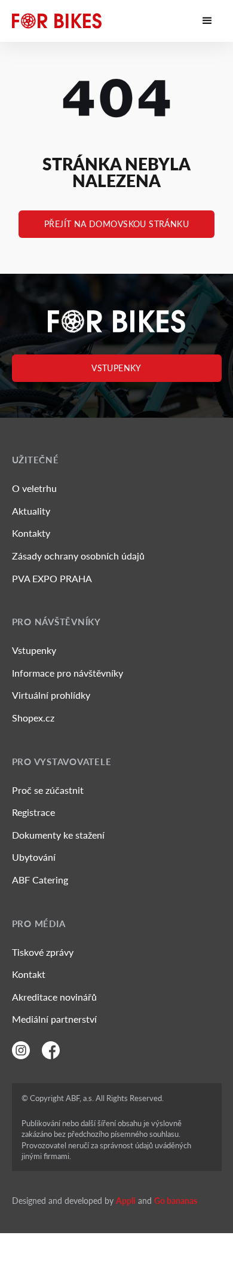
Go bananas (175, 1200)
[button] (207, 21)
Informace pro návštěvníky (67, 672)
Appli (126, 1200)
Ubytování (34, 857)
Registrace (33, 812)
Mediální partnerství (54, 1019)
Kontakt (28, 974)
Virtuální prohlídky (51, 695)
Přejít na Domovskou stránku (116, 224)
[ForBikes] (57, 21)
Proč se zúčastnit (48, 790)
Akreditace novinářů (54, 996)
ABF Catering (40, 879)
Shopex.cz (33, 717)
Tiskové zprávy (42, 952)
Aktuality (31, 511)
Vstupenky (116, 368)
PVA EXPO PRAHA (52, 578)
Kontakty (31, 533)
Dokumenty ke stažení (58, 834)
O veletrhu (34, 488)
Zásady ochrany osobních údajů (78, 555)
